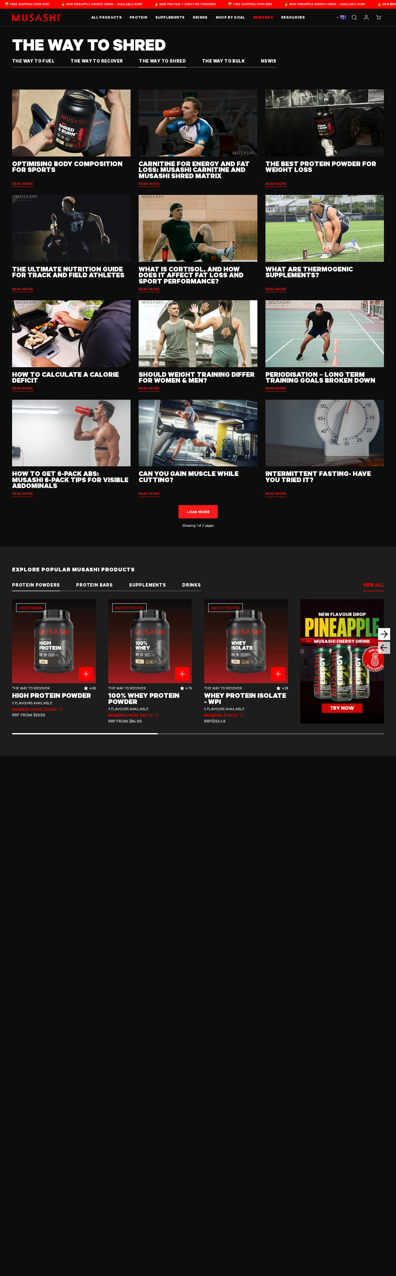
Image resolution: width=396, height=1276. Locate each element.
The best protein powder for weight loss (320, 166)
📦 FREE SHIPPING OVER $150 (212, 4)
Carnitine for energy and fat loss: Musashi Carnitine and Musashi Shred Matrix (194, 169)
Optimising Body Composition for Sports (67, 166)
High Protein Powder (51, 695)
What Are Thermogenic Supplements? (309, 271)
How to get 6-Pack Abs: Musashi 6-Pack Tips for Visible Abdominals (70, 479)
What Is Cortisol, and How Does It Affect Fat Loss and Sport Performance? (191, 274)
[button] (378, 17)
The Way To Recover (97, 61)
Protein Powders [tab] (36, 585)
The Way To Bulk (223, 61)
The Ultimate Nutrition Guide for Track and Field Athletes (68, 271)
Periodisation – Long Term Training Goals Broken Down (320, 377)
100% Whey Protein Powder (143, 698)
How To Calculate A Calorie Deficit (65, 377)
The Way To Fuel (33, 61)
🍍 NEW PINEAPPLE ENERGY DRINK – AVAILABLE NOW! (63, 4)
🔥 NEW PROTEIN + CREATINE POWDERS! (147, 4)
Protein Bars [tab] (94, 585)
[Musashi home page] (37, 17)
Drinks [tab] (191, 585)
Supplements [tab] (147, 585)
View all (373, 585)
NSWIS (268, 61)
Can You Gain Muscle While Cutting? (189, 476)
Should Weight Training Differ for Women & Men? (197, 377)
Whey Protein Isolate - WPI (245, 698)
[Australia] (340, 17)
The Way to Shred (162, 61)
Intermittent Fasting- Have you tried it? (318, 476)
